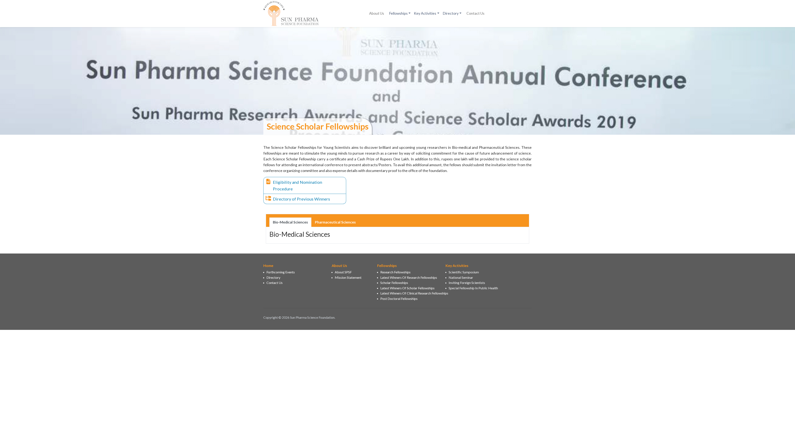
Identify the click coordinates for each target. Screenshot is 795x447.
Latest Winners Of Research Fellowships (408, 277)
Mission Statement (348, 277)
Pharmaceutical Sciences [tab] (335, 222)
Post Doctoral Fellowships (399, 298)
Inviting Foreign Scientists (467, 283)
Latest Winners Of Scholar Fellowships (407, 288)
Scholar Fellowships (394, 283)
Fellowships (398, 13)
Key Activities (425, 13)
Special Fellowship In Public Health (473, 288)
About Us (376, 13)
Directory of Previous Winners (301, 198)
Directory (451, 13)
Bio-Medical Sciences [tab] (290, 222)
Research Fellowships (395, 272)
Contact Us (475, 13)
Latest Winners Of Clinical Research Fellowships (410, 293)
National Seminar (461, 277)
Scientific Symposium (464, 272)
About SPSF (343, 272)
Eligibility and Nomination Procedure (297, 185)
